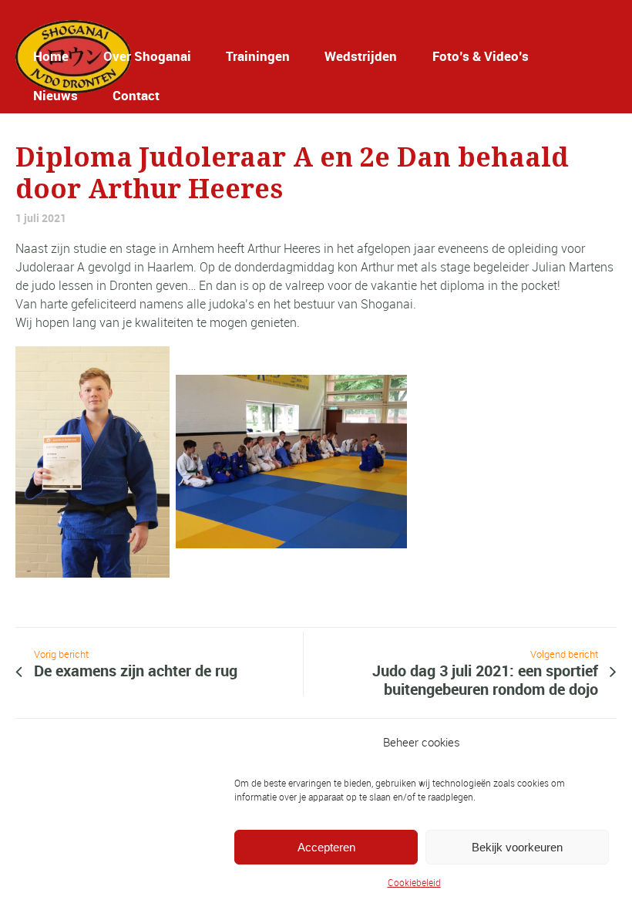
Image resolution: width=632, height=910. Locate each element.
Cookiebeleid (414, 882)
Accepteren (326, 847)
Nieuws (55, 95)
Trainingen (258, 56)
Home (51, 56)
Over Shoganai (147, 56)
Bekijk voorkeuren (517, 847)
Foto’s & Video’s (480, 56)
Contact (136, 95)
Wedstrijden (360, 56)
